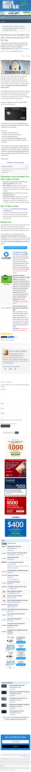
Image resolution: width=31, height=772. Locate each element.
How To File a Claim (7, 170)
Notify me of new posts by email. (9, 423)
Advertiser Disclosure (23, 48)
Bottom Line (5, 172)
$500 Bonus (10, 577)
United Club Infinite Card (10, 123)
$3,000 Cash (10, 559)
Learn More (16, 328)
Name (2, 403)
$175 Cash (10, 620)
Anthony (26, 361)
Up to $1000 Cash (12, 588)
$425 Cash (10, 611)
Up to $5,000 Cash (12, 548)
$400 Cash (10, 583)
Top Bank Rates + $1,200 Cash (15, 554)
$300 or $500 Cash (12, 606)
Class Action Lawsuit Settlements (13, 241)
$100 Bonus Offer (11, 597)
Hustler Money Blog (15, 4)
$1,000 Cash (10, 627)
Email (2, 408)
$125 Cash (10, 615)
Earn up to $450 (11, 564)
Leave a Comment (26, 56)
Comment (3, 389)
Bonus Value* (6, 717)
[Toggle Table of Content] (25, 167)
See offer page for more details (20, 321)
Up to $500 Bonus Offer (13, 593)
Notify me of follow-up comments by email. (11, 420)
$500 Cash (10, 572)
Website (3, 413)
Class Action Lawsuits (10, 340)
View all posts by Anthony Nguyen (11, 366)
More (15, 337)
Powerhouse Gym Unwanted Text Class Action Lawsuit (15, 168)
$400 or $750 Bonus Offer (13, 602)
